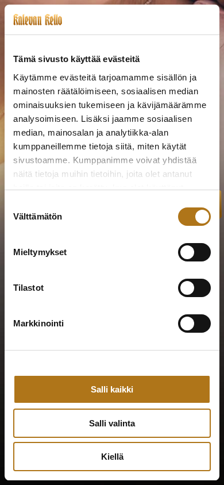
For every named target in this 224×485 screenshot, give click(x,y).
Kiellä (112, 456)
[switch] (194, 252)
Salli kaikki (112, 389)
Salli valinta (112, 423)
